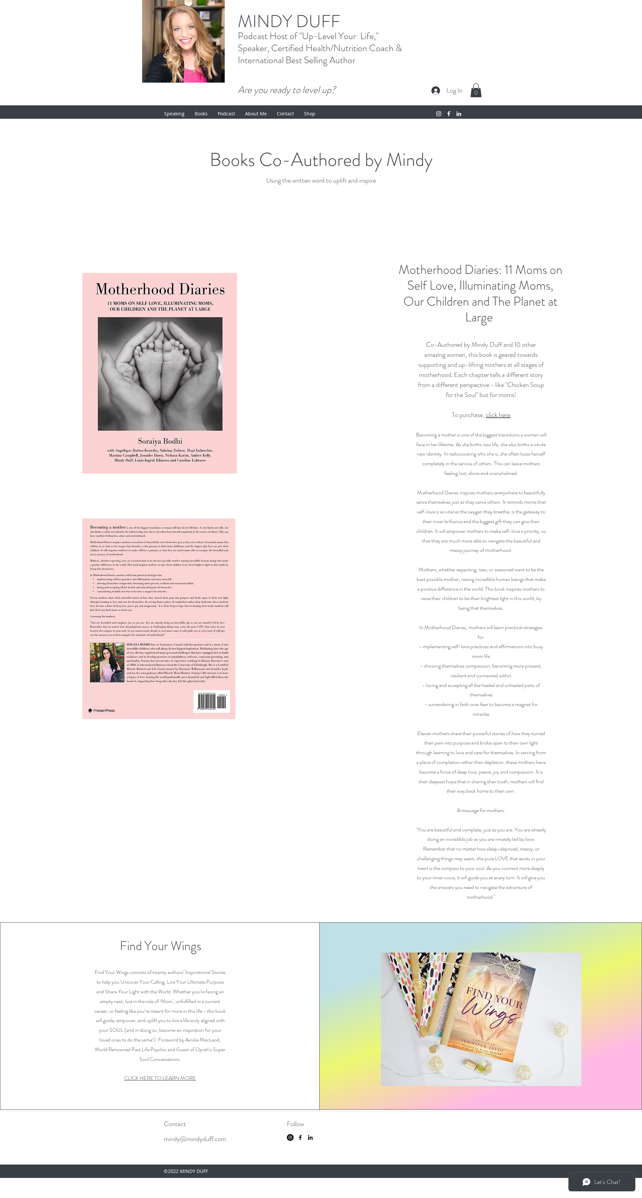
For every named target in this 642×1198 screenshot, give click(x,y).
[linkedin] (458, 113)
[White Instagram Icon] (438, 113)
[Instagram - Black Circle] (290, 1137)
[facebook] (448, 113)
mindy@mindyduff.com (195, 1139)
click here (498, 415)
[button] (476, 90)
